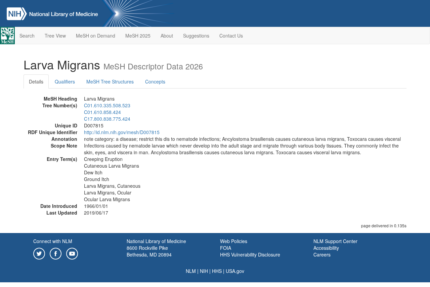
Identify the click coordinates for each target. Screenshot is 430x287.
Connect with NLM (52, 241)
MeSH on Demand (95, 35)
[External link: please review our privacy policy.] (39, 252)
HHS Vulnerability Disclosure (250, 254)
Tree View (55, 35)
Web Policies (233, 241)
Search (27, 35)
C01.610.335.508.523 (107, 105)
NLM (191, 271)
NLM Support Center (335, 241)
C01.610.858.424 (102, 112)
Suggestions (196, 35)
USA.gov (235, 271)
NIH (204, 271)
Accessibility (326, 247)
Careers (322, 254)
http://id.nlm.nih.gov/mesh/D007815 (122, 132)
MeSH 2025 (137, 35)
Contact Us (231, 35)
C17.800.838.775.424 (107, 118)
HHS (217, 271)
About (167, 35)
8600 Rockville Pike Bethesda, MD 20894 (149, 251)
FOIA (225, 247)
